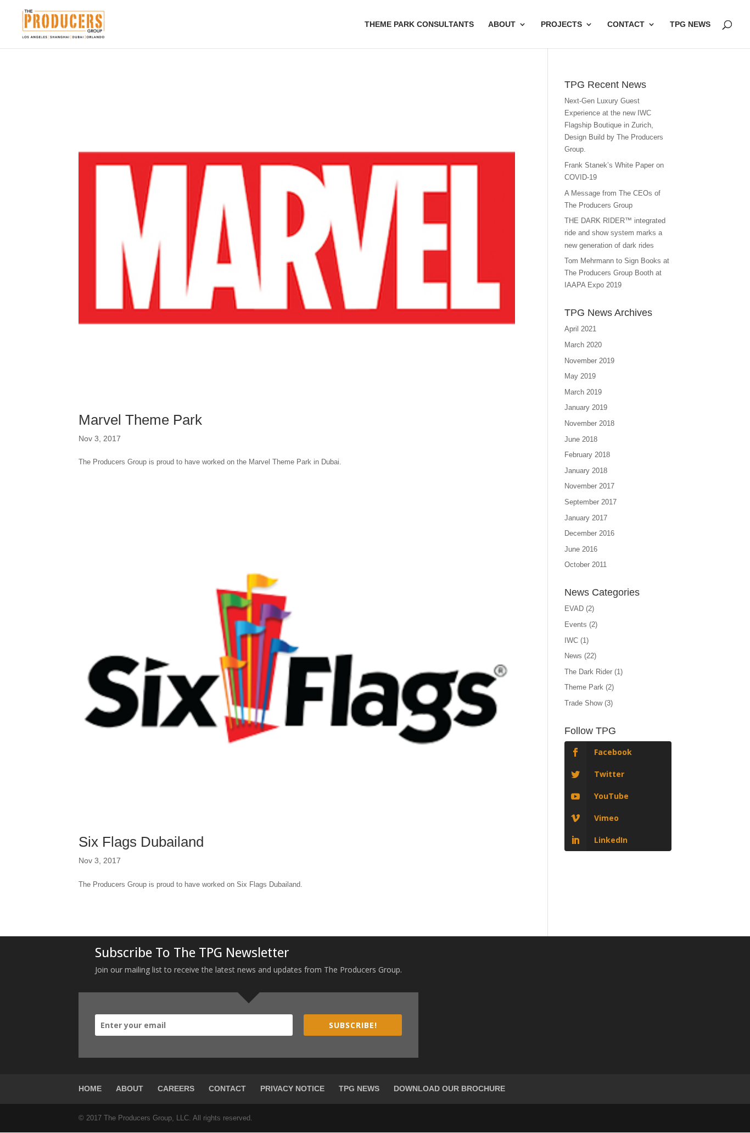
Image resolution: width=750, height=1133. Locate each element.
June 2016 (580, 549)
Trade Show (583, 703)
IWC (571, 640)
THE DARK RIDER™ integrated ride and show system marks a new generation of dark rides (614, 232)
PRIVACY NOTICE (292, 1088)
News (573, 656)
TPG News (690, 24)
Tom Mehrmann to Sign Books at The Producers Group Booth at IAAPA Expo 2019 (616, 273)
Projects (561, 24)
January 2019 (585, 407)
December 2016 (589, 533)
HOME (90, 1088)
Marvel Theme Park (140, 420)
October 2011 (585, 564)
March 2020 (583, 345)
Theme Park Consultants (419, 24)
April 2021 (580, 329)
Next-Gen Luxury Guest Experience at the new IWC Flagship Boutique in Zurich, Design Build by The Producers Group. (613, 125)
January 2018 (585, 470)
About (502, 24)
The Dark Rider (588, 672)
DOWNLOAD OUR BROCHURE (449, 1088)
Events (575, 624)
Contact (626, 24)
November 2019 (589, 361)
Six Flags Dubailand (141, 842)
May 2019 (580, 376)
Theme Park (583, 687)
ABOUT (129, 1088)
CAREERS (176, 1088)
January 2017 (585, 518)
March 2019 (583, 392)
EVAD (574, 608)
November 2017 (589, 486)
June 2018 (580, 439)
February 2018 (587, 455)
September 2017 (590, 502)
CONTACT (227, 1088)
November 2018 (589, 423)
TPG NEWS (359, 1088)
